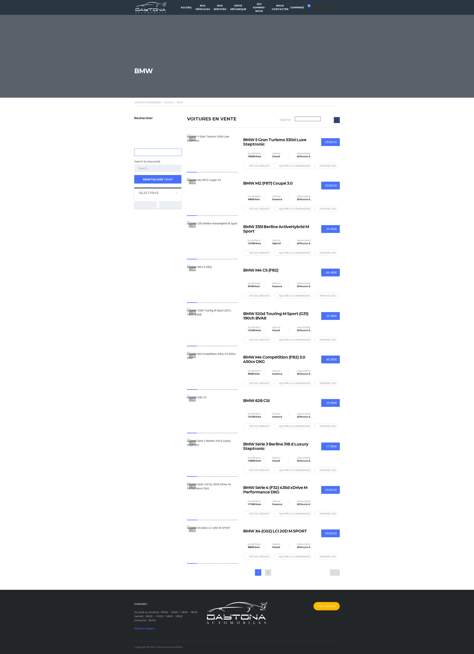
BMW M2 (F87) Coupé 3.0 (268, 183)
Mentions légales (144, 628)
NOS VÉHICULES (202, 7)
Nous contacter (326, 606)
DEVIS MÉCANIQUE (238, 7)
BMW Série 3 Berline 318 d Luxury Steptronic (275, 446)
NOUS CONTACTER (280, 7)
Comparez (299, 6)
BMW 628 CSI (256, 401)
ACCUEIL (186, 7)
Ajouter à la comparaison (294, 165)
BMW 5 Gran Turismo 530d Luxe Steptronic (274, 142)
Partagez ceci (328, 165)
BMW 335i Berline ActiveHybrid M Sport (276, 229)
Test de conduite (259, 165)
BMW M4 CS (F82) (260, 270)
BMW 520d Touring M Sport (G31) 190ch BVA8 (275, 316)
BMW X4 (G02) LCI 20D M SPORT (275, 531)
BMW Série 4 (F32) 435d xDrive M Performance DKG (275, 489)
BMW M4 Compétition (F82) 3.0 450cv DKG (274, 359)
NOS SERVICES (219, 7)
